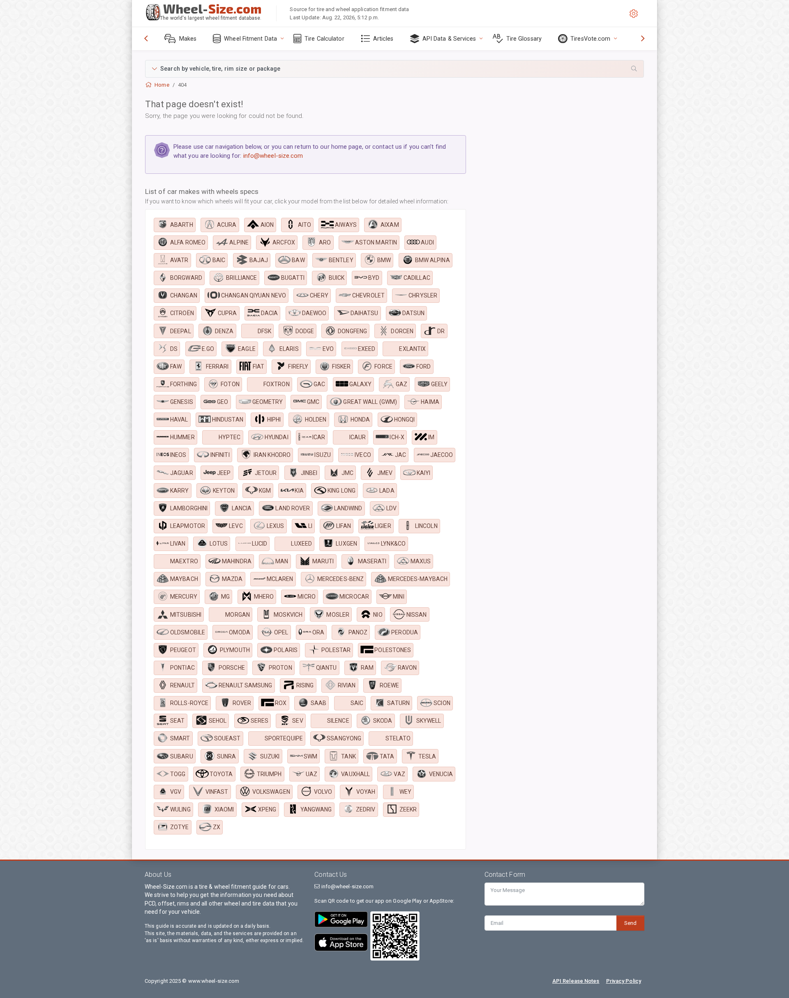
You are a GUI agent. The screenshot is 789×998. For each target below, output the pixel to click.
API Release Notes (576, 981)
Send (630, 923)
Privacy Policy (623, 981)
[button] (394, 69)
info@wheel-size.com (273, 155)
